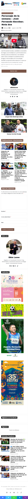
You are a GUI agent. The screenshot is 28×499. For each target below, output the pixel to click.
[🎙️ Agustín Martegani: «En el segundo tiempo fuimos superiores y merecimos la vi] (7, 165)
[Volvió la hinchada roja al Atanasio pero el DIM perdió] (5, 468)
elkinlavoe (6, 28)
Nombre (3, 211)
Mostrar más (13, 71)
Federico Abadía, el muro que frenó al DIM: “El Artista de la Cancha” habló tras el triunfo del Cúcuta (18, 459)
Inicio (3, 10)
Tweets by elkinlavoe (14, 430)
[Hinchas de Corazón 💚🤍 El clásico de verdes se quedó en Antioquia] (5, 441)
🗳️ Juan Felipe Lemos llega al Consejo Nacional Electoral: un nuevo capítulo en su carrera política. (18, 449)
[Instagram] (16, 266)
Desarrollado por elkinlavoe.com (14, 489)
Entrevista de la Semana (12, 10)
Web (2, 222)
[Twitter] (15, 97)
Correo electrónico (6, 217)
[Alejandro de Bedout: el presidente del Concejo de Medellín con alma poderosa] (7, 146)
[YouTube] (14, 266)
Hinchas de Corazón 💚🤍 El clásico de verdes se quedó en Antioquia (18, 441)
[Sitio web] (11, 97)
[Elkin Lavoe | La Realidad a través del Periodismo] (14, 3)
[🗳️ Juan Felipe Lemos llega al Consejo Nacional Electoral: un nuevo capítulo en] (5, 448)
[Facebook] (13, 97)
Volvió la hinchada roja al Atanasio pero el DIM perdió (18, 468)
